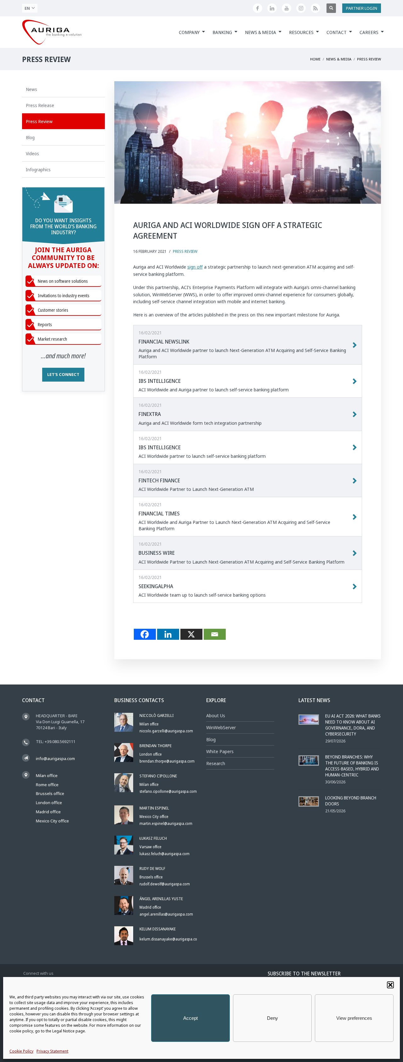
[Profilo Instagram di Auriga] (301, 8)
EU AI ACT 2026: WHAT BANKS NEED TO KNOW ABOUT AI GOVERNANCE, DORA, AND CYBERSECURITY (353, 725)
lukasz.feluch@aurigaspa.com (164, 853)
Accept (190, 1018)
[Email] (215, 634)
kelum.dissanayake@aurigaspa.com (170, 939)
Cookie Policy (21, 1051)
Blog (211, 739)
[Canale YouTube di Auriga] (286, 8)
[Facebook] (145, 634)
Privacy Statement (52, 1051)
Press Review (185, 251)
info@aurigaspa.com (55, 758)
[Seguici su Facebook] (257, 8)
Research (215, 763)
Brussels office (50, 793)
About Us (215, 715)
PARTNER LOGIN (361, 8)
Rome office (47, 784)
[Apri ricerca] (331, 8)
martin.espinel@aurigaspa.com (165, 823)
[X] (191, 634)
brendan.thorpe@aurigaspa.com (167, 761)
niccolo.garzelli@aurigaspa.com (166, 731)
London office (49, 802)
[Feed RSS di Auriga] (315, 8)
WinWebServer (221, 727)
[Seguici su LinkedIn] (272, 8)
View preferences (354, 1018)
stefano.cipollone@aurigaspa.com (168, 791)
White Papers (220, 751)
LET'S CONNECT (63, 374)
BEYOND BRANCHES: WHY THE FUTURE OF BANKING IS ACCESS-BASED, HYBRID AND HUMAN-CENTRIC (352, 766)
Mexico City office (52, 821)
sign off (195, 267)
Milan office (47, 775)
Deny (272, 1018)
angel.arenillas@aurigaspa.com (166, 914)
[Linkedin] (168, 634)
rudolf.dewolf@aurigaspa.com (164, 884)
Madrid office (48, 812)
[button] (390, 985)
